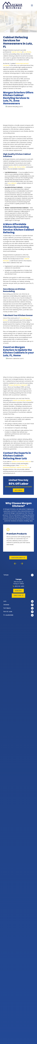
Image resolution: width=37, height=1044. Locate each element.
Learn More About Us (18, 557)
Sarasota (24, 385)
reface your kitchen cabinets (22, 400)
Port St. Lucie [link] (7, 611)
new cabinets (12, 183)
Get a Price (18, 490)
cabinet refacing (16, 52)
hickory (11, 167)
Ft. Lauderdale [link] (8, 615)
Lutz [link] (4, 601)
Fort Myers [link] (7, 608)
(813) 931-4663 (19, 586)
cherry (19, 167)
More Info (18, 591)
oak (15, 167)
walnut (23, 167)
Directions (17, 595)
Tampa (11, 385)
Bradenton (17, 385)
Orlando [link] (6, 605)
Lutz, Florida (27, 52)
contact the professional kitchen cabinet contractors (16, 466)
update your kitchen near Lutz (21, 461)
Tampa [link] (5, 575)
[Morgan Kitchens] (10, 5)
